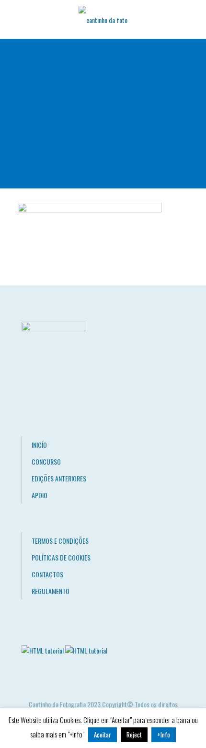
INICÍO (39, 445)
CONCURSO (46, 461)
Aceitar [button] (102, 734)
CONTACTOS (47, 574)
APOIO (39, 495)
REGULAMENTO (50, 591)
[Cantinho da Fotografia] (103, 19)
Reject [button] (134, 734)
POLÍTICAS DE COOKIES (61, 557)
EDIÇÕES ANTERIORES (59, 478)
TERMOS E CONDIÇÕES (60, 541)
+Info (163, 734)
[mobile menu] (193, 19)
